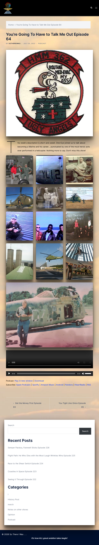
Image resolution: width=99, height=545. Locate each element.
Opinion (11, 514)
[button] (91, 8)
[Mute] (83, 373)
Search (11, 425)
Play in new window (24, 381)
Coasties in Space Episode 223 (22, 471)
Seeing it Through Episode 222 (22, 479)
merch (11, 504)
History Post (13, 499)
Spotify (35, 385)
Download (39, 381)
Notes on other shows (18, 509)
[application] (49, 373)
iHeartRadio (79, 385)
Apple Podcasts (23, 385)
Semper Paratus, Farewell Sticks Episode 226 (28, 447)
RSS (89, 385)
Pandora (69, 385)
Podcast (42, 43)
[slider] (88, 373)
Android (59, 385)
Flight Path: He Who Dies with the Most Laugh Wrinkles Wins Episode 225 (41, 455)
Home (11, 25)
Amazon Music (47, 385)
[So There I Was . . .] (8, 7)
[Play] (9, 373)
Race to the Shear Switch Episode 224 (25, 463)
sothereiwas (15, 43)
